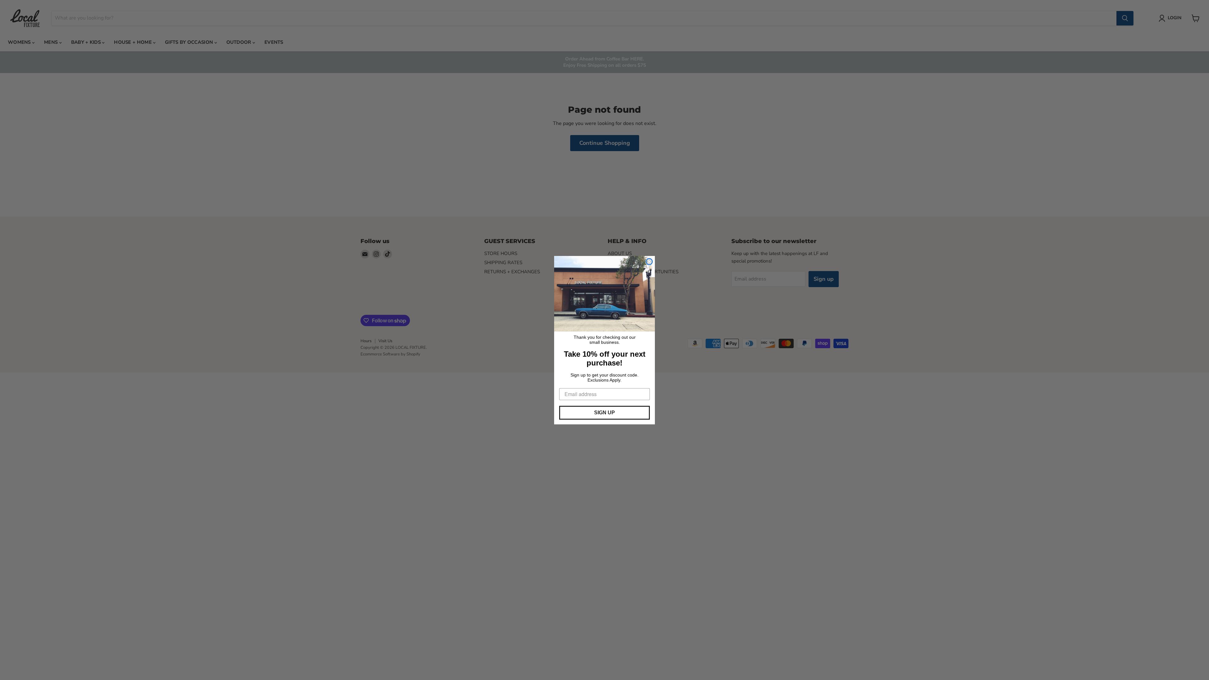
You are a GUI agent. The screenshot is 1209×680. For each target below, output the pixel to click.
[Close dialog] (649, 261)
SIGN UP (604, 412)
